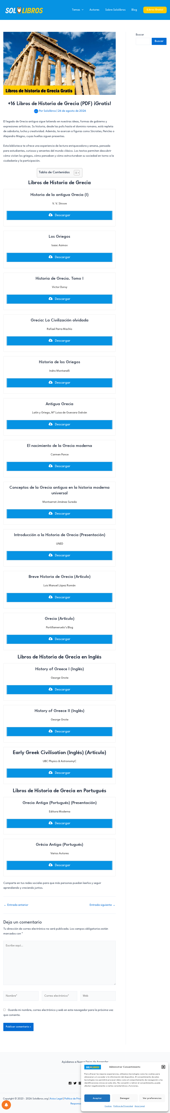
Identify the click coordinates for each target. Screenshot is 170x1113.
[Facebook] (70, 1083)
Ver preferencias (152, 1098)
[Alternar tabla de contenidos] (75, 173)
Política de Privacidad (123, 1106)
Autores (94, 9)
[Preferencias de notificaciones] (6, 1105)
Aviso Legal (140, 1106)
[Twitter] (75, 1083)
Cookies (108, 1106)
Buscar (140, 34)
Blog (134, 9)
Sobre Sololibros (115, 9)
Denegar (124, 1098)
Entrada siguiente (102, 905)
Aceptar (97, 1098)
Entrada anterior (16, 905)
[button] (163, 1067)
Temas (76, 9)
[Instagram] (80, 1083)
